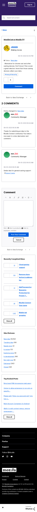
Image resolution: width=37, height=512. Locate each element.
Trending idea (8, 342)
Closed (6, 366)
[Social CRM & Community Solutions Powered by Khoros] (30, 507)
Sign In (29, 5)
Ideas (5, 30)
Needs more (8, 345)
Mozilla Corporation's (11, 483)
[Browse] (4, 5)
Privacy (4, 479)
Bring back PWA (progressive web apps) (17, 383)
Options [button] (34, 30)
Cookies (15, 479)
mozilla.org (5, 475)
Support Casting (10, 172)
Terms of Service (20, 475)
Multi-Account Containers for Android (16, 403)
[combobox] (18, 17)
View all (9, 320)
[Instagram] (7, 456)
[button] (6, 79)
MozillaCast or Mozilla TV (14, 39)
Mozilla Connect (12, 4)
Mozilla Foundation (7, 485)
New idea (14, 60)
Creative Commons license (10, 493)
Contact (26, 479)
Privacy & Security (11, 74)
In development (9, 356)
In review (7, 349)
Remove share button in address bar (25, 276)
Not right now (8, 359)
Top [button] (3, 506)
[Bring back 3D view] (27, 97)
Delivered (7, 363)
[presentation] (6, 197)
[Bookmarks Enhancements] (30, 97)
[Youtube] (12, 456)
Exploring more (9, 352)
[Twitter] (3, 456)
